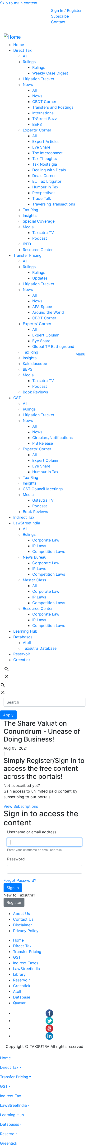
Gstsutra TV (43, 500)
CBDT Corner (44, 101)
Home (18, 44)
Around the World (48, 312)
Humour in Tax (45, 187)
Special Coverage (39, 221)
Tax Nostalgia (44, 164)
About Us (21, 913)
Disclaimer (22, 925)
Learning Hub (25, 631)
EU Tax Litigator (46, 181)
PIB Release (42, 443)
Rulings (29, 61)
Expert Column (45, 335)
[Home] (12, 37)
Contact (58, 21)
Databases (22, 637)
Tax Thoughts (44, 158)
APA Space (42, 306)
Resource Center (38, 249)
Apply (8, 715)
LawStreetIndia (26, 523)
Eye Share (41, 147)
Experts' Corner (37, 130)
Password (16, 859)
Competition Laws (48, 551)
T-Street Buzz (44, 118)
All (25, 56)
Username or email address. (32, 832)
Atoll (27, 642)
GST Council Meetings (43, 488)
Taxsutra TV (43, 232)
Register (74, 10)
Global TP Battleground (53, 346)
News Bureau (34, 557)
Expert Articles (45, 141)
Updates (39, 278)
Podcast (39, 238)
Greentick (22, 659)
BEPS (37, 124)
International (43, 113)
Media (28, 226)
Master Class (34, 580)
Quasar (19, 1002)
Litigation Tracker (38, 78)
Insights (30, 215)
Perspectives (43, 192)
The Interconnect (47, 152)
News (28, 84)
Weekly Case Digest (50, 73)
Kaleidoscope (35, 363)
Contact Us (23, 919)
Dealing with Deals (49, 170)
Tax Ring (30, 209)
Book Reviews (35, 392)
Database (21, 997)
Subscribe (60, 16)
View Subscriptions (21, 806)
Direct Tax (22, 50)
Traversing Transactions (53, 204)
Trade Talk (41, 198)
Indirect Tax (23, 517)
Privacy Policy (25, 930)
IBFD (27, 244)
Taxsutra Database (39, 648)
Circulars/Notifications (52, 437)
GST (17, 397)
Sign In (57, 10)
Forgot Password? (20, 880)
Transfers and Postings (52, 107)
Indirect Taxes (25, 963)
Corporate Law (45, 540)
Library (19, 974)
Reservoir (21, 654)
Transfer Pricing (27, 255)
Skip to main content (18, 2)
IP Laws (39, 545)
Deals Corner (44, 175)
